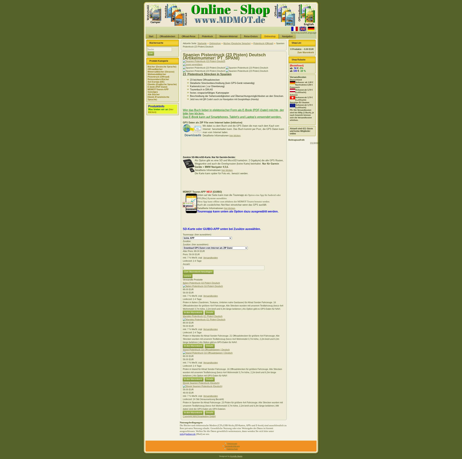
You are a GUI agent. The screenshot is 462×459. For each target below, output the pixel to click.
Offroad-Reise (188, 36)
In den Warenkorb (193, 312)
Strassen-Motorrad (228, 36)
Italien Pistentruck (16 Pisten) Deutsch (201, 283)
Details (209, 312)
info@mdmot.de (188, 434)
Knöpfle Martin (236, 456)
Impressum (232, 443)
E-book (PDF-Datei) (157, 87)
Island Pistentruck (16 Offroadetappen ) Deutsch (206, 349)
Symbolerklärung (232, 446)
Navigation (287, 36)
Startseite (202, 43)
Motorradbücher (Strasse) (161, 72)
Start (151, 36)
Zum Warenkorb (305, 52)
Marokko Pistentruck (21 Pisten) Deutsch (203, 316)
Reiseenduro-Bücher (158, 79)
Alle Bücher (154, 94)
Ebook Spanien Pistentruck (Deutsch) (201, 383)
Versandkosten (210, 257)
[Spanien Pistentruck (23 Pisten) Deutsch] (204, 67)
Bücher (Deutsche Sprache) (162, 66)
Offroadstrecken (167, 36)
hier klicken (235, 135)
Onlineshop (270, 36)
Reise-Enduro (251, 36)
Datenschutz (232, 449)
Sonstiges (153, 92)
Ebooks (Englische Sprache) (162, 84)
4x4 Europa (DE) (156, 82)
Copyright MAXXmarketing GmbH (199, 416)
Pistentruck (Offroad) (158, 77)
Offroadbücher (155, 69)
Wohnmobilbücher (157, 74)
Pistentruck (207, 36)
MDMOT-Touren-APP (158, 89)
